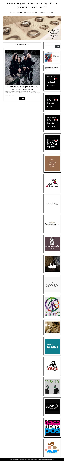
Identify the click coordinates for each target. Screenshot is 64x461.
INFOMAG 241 (55, 60)
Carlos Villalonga (29, 89)
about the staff (50, 12)
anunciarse (42, 12)
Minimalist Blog (44, 459)
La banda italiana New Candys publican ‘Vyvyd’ (22, 87)
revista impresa (27, 12)
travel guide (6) (35, 12)
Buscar (57, 46)
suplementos (19, 12)
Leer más (22, 98)
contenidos (12, 12)
